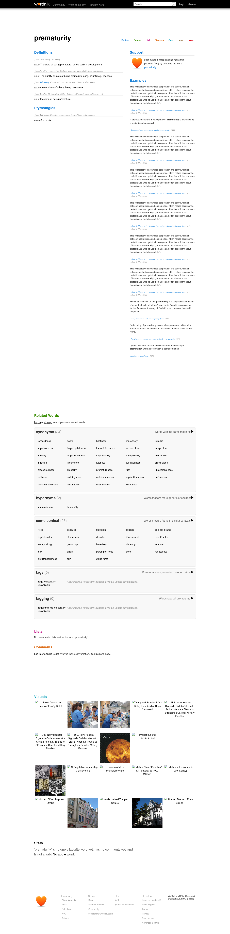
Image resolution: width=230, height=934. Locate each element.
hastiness (101, 441)
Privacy (145, 913)
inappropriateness (76, 448)
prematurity (150, 67)
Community (59, 4)
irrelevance (73, 462)
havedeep (101, 544)
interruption (161, 455)
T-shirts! (65, 918)
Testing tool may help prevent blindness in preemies (150, 130)
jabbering (131, 544)
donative (100, 537)
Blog (90, 900)
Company (67, 896)
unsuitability (73, 484)
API (117, 900)
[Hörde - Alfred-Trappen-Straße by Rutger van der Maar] (50, 800)
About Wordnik (69, 900)
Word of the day (77, 4)
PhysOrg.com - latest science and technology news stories (152, 339)
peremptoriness (104, 551)
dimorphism (73, 537)
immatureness (45, 507)
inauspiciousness (105, 448)
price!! (129, 551)
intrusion (42, 462)
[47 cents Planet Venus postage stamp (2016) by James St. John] (120, 753)
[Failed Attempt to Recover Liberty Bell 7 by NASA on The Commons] (50, 703)
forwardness (44, 441)
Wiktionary (44, 82)
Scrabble (59, 854)
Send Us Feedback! (151, 900)
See (171, 40)
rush (128, 469)
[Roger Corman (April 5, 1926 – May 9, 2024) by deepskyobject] (55, 785)
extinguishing (45, 544)
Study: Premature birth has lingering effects (147, 318)
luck (40, 551)
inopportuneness (76, 455)
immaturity (72, 507)
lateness (100, 462)
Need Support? (149, 904)
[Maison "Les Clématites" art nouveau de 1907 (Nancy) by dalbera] (147, 770)
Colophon (66, 909)
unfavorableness (164, 469)
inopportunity (103, 455)
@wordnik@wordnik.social (100, 913)
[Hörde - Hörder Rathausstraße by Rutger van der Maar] (152, 812)
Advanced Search (150, 922)
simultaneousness (47, 558)
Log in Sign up (187, 4)
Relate (137, 40)
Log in (37, 422)
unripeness (161, 477)
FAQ (64, 913)
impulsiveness (45, 448)
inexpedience (162, 448)
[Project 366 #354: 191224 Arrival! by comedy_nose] (147, 736)
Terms (145, 909)
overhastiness (133, 462)
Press (64, 904)
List (147, 40)
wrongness (131, 484)
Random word (96, 4)
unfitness (42, 477)
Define (125, 40)
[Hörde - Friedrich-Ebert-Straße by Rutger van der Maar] (180, 800)
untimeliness (103, 484)
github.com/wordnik (124, 904)
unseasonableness (48, 484)
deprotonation (45, 537)
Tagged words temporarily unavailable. (51, 609)
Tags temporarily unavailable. (47, 583)
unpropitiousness (135, 477)
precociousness (46, 469)
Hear (180, 40)
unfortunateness (105, 477)
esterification (161, 537)
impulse (159, 441)
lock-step (159, 544)
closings (130, 529)
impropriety (132, 441)
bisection (101, 529)
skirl (69, 558)
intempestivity (133, 455)
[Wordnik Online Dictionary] (42, 4)
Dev (117, 896)
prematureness (104, 469)
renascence (161, 551)
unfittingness (73, 477)
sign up (48, 422)
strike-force (102, 558)
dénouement (132, 537)
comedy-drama (163, 529)
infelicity (42, 455)
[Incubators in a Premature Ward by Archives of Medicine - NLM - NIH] (115, 768)
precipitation (161, 462)
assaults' (71, 529)
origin (70, 551)
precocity (72, 469)
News (91, 896)
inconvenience (133, 448)
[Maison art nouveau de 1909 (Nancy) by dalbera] (180, 768)
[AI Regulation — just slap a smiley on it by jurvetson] (83, 768)
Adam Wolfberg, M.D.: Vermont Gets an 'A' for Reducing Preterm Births (158, 110)
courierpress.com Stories (139, 356)
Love (190, 40)
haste (70, 441)
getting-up (72, 544)
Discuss (159, 40)
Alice (40, 529)
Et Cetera (147, 896)
